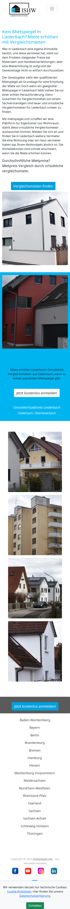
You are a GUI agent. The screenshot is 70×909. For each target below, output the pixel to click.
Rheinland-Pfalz (34, 796)
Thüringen (35, 833)
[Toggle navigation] (52, 8)
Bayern (34, 727)
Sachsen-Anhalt (34, 818)
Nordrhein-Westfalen (34, 788)
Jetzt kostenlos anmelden (36, 392)
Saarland (34, 803)
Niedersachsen (35, 780)
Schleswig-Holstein (35, 826)
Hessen (34, 765)
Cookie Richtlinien (19, 891)
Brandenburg (35, 742)
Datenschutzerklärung (34, 896)
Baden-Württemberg (35, 720)
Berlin (34, 735)
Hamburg (35, 758)
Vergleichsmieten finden (33, 186)
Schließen (35, 115)
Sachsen (35, 811)
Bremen (35, 750)
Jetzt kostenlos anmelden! (35, 706)
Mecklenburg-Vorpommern (34, 773)
